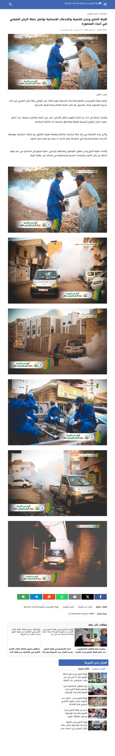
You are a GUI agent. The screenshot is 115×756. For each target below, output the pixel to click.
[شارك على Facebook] (100, 596)
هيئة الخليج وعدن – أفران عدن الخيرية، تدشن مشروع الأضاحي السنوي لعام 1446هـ (74, 701)
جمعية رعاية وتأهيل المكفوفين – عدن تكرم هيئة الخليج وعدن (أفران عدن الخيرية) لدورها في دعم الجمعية (91, 653)
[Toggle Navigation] (106, 4)
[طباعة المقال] (23, 596)
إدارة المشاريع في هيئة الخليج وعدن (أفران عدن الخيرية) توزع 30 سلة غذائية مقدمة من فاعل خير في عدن (57, 653)
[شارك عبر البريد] (74, 596)
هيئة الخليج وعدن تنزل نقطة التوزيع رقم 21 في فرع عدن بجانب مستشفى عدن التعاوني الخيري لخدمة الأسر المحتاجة (74, 678)
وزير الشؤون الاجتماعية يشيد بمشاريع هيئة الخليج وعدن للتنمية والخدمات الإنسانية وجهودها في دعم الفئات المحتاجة (75, 692)
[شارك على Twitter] (87, 596)
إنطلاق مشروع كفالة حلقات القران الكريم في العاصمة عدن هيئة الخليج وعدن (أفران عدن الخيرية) (24, 652)
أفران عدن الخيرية (85, 607)
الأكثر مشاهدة (98, 669)
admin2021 (102, 30)
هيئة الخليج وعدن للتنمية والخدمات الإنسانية (41, 607)
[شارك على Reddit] (49, 596)
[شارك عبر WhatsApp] (62, 596)
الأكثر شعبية (83, 669)
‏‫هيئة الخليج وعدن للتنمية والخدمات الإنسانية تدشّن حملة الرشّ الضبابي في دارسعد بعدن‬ (73, 725)
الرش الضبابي (92, 13)
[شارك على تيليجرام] (36, 596)
